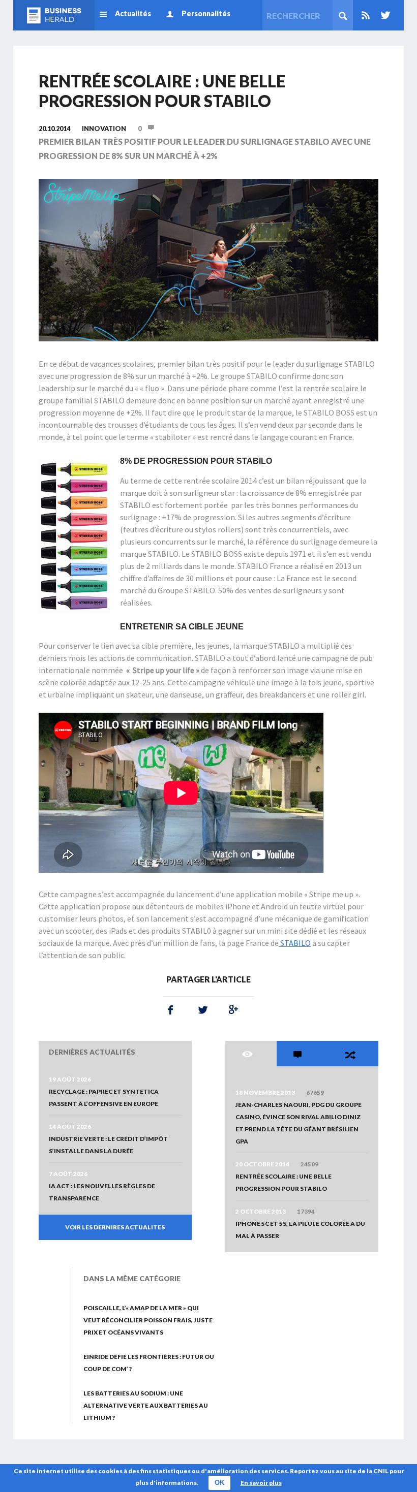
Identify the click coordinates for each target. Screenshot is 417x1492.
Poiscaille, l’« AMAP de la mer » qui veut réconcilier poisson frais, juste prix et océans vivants (148, 1320)
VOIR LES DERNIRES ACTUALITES (115, 1227)
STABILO (295, 943)
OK (219, 1482)
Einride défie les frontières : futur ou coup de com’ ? (148, 1363)
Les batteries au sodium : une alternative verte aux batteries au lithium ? (145, 1405)
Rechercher (343, 15)
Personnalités (206, 13)
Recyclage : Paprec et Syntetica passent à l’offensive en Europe (104, 1097)
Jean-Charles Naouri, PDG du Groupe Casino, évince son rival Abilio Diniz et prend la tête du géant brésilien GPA (298, 1123)
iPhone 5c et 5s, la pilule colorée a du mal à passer (300, 1230)
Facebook (170, 1009)
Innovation (104, 128)
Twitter (383, 15)
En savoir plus (261, 1482)
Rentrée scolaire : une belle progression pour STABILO (283, 1182)
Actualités (133, 13)
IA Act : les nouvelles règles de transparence (102, 1192)
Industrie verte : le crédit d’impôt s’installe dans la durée (108, 1145)
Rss (365, 15)
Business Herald (54, 15)
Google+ (231, 1009)
